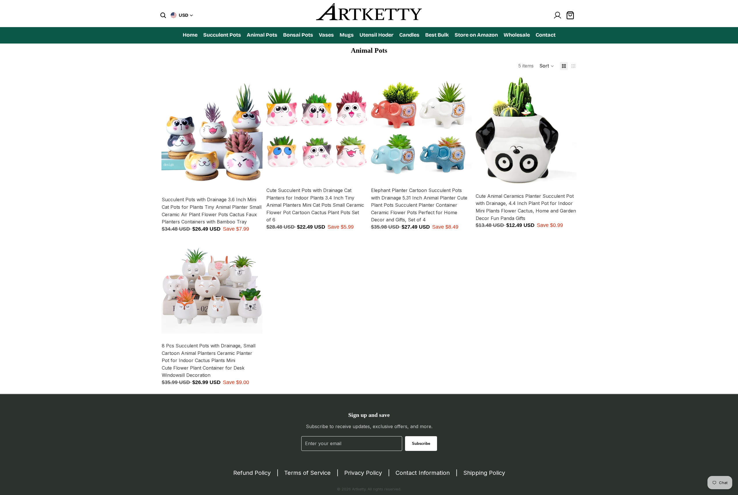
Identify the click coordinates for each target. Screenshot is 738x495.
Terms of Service (307, 472)
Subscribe (421, 443)
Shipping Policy (484, 472)
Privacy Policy (363, 472)
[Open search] (163, 15)
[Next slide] (254, 132)
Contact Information (423, 472)
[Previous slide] (170, 132)
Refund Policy (252, 472)
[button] (546, 66)
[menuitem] (190, 35)
